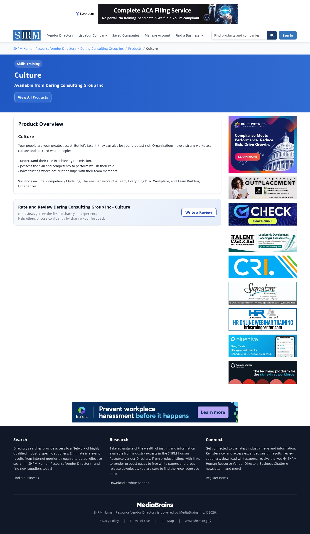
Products (135, 48)
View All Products (33, 97)
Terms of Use (140, 521)
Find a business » (26, 478)
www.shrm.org (196, 521)
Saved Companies (125, 35)
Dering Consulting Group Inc (102, 48)
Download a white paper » (129, 483)
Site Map (167, 521)
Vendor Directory (60, 35)
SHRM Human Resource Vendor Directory (44, 48)
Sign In (288, 35)
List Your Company (93, 35)
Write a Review (198, 212)
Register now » (217, 478)
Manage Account (157, 35)
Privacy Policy (109, 521)
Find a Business (187, 35)
